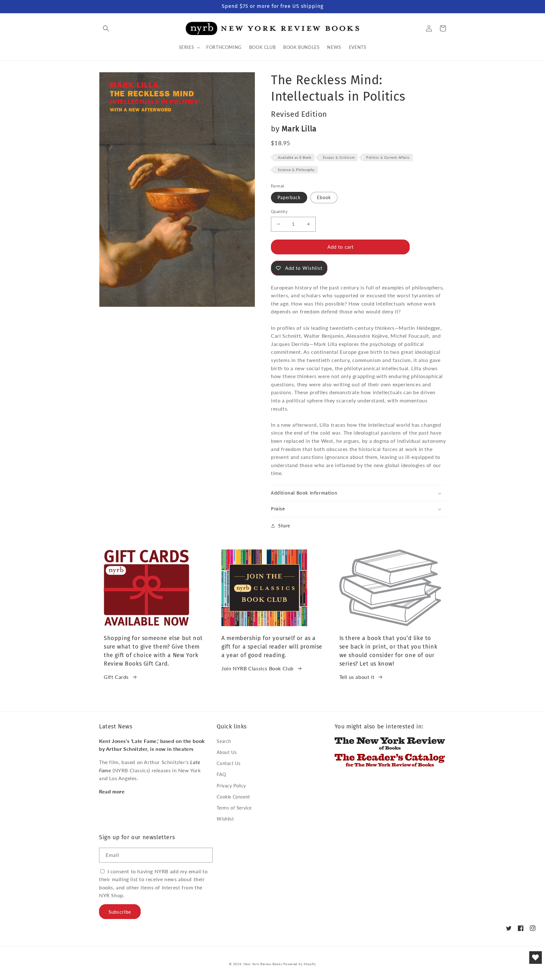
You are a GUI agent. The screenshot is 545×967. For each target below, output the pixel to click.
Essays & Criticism (339, 157)
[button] (106, 28)
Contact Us (228, 763)
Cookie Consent (233, 796)
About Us (227, 752)
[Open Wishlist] (535, 957)
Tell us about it (357, 677)
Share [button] (284, 525)
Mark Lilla (299, 128)
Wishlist (225, 819)
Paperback (289, 197)
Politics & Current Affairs (388, 157)
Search (224, 741)
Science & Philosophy (296, 170)
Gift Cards (116, 677)
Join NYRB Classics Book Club (257, 668)
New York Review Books (262, 964)
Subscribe (119, 912)
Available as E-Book (294, 157)
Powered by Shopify (299, 964)
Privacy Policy (231, 785)
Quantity (279, 211)
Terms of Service (234, 807)
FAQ (221, 774)
